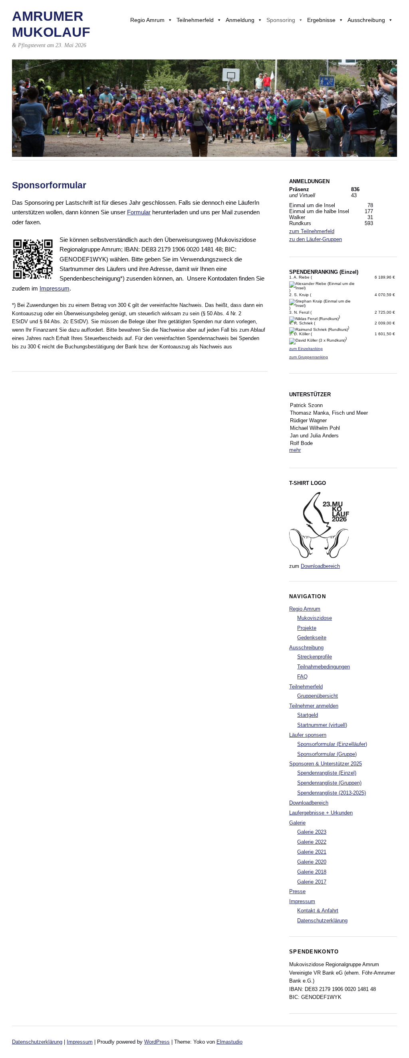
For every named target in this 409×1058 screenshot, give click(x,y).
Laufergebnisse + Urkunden (321, 813)
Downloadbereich (320, 566)
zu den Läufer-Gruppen (315, 239)
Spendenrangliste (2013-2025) (331, 793)
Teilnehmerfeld (195, 20)
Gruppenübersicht (317, 696)
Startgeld (307, 715)
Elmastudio (229, 1042)
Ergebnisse (321, 20)
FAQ (302, 677)
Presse (297, 891)
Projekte (306, 628)
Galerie (297, 823)
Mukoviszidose (314, 618)
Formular (139, 212)
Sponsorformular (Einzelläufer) (332, 744)
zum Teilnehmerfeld (311, 231)
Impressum (54, 288)
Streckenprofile (314, 657)
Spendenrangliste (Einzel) (326, 773)
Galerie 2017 (311, 882)
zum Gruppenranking (308, 357)
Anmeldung (240, 20)
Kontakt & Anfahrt (317, 911)
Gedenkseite (311, 638)
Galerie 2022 (311, 842)
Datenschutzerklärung (322, 921)
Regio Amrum (147, 20)
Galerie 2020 (311, 862)
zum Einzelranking (306, 348)
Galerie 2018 (311, 872)
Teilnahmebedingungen (323, 667)
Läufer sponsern (307, 735)
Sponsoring (280, 20)
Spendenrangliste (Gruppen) (329, 783)
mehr (295, 450)
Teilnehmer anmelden (313, 706)
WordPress (157, 1042)
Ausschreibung (366, 20)
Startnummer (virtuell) (322, 725)
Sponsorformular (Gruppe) (327, 754)
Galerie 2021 (311, 852)
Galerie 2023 (311, 832)
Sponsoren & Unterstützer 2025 (325, 764)
